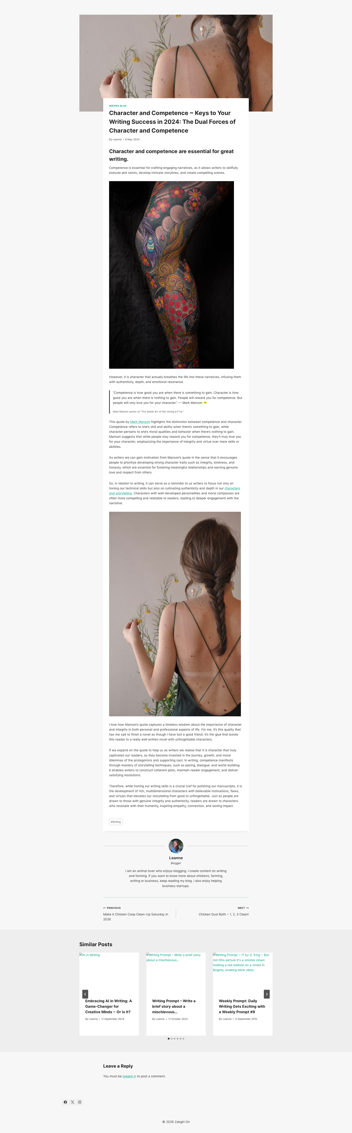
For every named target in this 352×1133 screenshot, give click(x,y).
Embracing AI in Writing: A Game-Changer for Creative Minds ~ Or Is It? (108, 1006)
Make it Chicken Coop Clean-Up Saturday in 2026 (135, 913)
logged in (129, 1076)
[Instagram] (79, 1102)
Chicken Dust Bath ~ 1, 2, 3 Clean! (224, 911)
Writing (116, 821)
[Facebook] (65, 1102)
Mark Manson (140, 422)
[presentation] (109, 972)
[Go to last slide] (85, 994)
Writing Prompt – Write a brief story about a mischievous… (174, 1006)
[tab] (169, 1039)
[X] (72, 1102)
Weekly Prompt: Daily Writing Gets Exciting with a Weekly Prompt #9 (242, 1006)
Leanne (117, 139)
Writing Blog (117, 105)
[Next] (267, 994)
